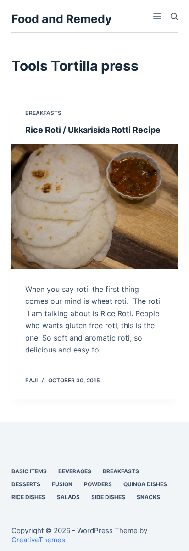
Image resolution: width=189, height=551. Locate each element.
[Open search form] (174, 16)
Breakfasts (43, 112)
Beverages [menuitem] (74, 471)
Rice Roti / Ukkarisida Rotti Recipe (93, 130)
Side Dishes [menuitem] (108, 497)
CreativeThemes (38, 539)
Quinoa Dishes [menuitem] (145, 484)
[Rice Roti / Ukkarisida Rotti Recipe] (94, 206)
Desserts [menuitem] (25, 484)
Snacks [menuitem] (148, 497)
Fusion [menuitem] (62, 484)
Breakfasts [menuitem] (121, 471)
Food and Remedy (61, 19)
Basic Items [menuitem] (29, 471)
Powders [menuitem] (98, 484)
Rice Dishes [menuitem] (28, 497)
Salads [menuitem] (68, 497)
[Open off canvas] (157, 16)
